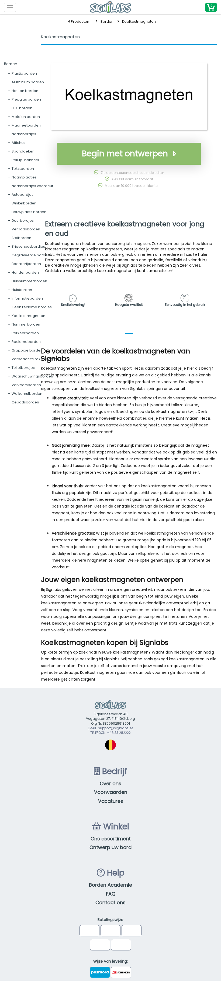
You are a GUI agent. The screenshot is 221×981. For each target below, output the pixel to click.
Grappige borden (27, 350)
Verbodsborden (26, 229)
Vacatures (110, 801)
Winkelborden (24, 203)
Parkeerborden (25, 333)
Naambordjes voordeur (32, 185)
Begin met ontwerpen (125, 153)
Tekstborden (23, 168)
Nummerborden (26, 324)
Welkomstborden (27, 393)
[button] (211, 7)
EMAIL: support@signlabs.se (110, 728)
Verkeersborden (26, 384)
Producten (79, 21)
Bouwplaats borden (29, 211)
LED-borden (22, 108)
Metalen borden (26, 116)
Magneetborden (26, 125)
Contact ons (110, 902)
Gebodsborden (25, 402)
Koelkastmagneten (139, 21)
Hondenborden (25, 272)
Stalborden (21, 237)
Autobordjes (22, 194)
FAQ (110, 893)
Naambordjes (24, 134)
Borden (107, 21)
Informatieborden (27, 298)
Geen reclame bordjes (32, 307)
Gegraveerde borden (31, 255)
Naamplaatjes (24, 177)
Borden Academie (110, 884)
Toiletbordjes (23, 367)
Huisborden (22, 289)
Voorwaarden (110, 792)
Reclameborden (26, 341)
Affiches (19, 142)
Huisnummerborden (29, 281)
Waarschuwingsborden (32, 376)
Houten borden (25, 90)
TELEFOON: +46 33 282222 (110, 732)
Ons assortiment (111, 838)
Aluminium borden (28, 82)
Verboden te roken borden (35, 359)
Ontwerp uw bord (110, 847)
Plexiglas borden (26, 99)
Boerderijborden (26, 263)
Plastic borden (24, 73)
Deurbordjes (23, 220)
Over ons (110, 783)
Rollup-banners (25, 160)
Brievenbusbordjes (28, 246)
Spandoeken (23, 151)
